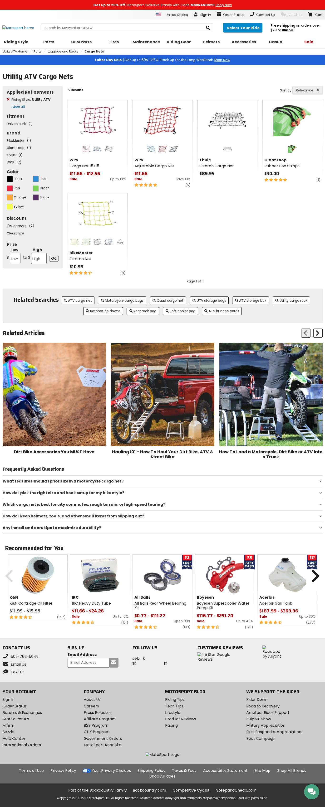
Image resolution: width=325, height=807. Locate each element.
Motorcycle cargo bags (124, 300)
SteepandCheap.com (236, 790)
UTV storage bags (211, 300)
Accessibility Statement (225, 770)
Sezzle (8, 732)
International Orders (22, 745)
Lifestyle (172, 712)
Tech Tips (174, 706)
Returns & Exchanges (22, 712)
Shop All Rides (162, 776)
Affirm (8, 725)
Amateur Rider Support (268, 712)
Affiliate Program (100, 719)
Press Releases (98, 712)
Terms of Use (31, 770)
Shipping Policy (151, 770)
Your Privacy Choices (111, 770)
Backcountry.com (149, 790)
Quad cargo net (170, 300)
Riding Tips (175, 699)
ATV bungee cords (224, 311)
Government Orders (103, 738)
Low (12, 253)
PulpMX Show (258, 719)
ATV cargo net (80, 300)
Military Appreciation (265, 725)
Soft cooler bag (182, 311)
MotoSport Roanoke (102, 745)
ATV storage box (252, 300)
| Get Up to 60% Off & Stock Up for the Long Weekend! (162, 59)
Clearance (15, 233)
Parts (37, 51)
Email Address (82, 654)
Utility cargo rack (293, 300)
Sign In (9, 699)
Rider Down (256, 699)
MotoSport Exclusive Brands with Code (162, 5)
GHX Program (96, 732)
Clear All (18, 107)
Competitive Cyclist (191, 790)
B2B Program (96, 725)
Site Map (262, 770)
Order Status (15, 706)
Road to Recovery (263, 706)
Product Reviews (180, 719)
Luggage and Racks (63, 51)
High (32, 253)
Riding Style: (30, 99)
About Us (92, 699)
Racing (171, 725)
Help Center (14, 738)
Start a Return (16, 719)
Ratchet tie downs (105, 311)
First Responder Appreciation (273, 732)
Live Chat (294, 14)
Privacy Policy (63, 770)
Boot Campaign (261, 738)
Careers (91, 706)
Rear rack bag (144, 311)
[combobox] (307, 90)
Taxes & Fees (184, 770)
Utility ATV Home (15, 51)
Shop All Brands (291, 770)
